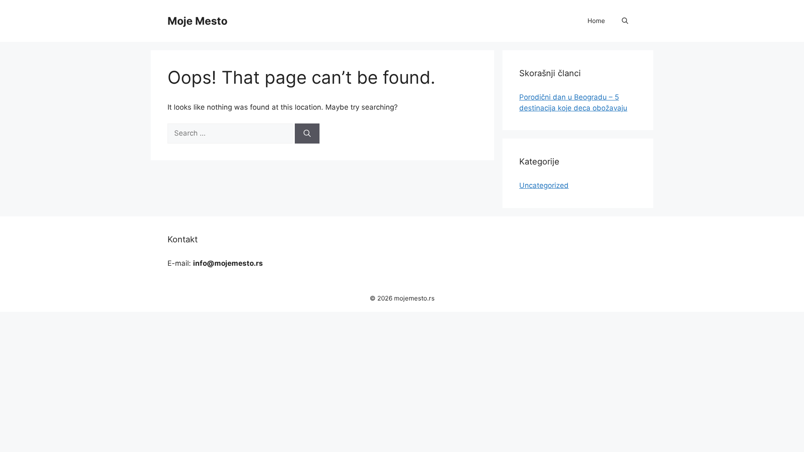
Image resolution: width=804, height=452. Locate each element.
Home (596, 21)
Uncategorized (544, 185)
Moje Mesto (197, 21)
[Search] (307, 133)
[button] (624, 20)
